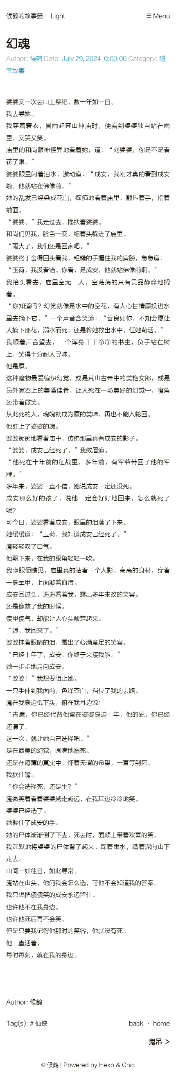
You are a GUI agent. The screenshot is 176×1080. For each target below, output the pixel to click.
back (136, 1023)
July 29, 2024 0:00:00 (94, 58)
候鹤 (36, 58)
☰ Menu (158, 16)
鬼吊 (155, 1042)
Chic (128, 1065)
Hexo (106, 1065)
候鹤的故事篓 (24, 16)
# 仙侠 (38, 1023)
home (161, 1023)
